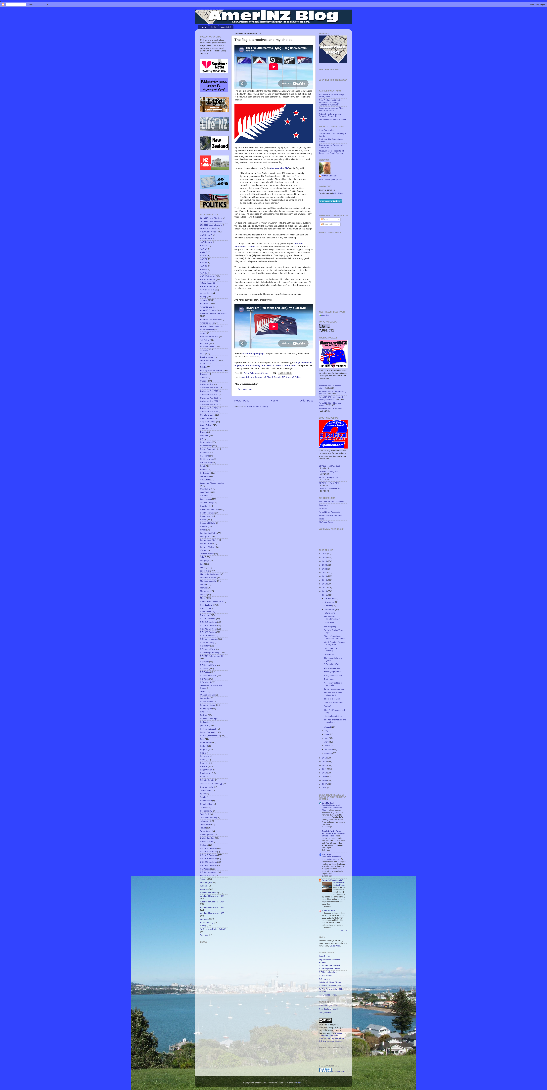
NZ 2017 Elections (208, 625)
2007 (324, 784)
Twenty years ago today (334, 689)
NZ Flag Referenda (272, 377)
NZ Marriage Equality (209, 653)
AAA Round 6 (206, 239)
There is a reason (332, 699)
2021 (324, 573)
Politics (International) (210, 736)
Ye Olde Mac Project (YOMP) (213, 929)
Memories (204, 591)
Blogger (299, 1083)
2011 (324, 769)
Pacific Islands (206, 702)
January (328, 753)
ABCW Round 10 (207, 279)
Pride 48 (204, 746)
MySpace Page (326, 522)
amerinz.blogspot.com (210, 326)
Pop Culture (205, 743)
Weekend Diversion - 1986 (212, 913)
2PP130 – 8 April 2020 (329, 477)
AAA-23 (203, 266)
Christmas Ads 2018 (209, 388)
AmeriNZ (245, 377)
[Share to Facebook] (287, 373)
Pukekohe (204, 756)
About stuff (226, 27)
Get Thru (204, 496)
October (328, 606)
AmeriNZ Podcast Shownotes (213, 314)
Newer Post (241, 400)
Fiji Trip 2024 (206, 463)
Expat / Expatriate (208, 449)
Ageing (203, 297)
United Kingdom (207, 838)
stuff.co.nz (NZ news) (328, 1005)
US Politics (205, 869)
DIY (201, 439)
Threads (323, 509)
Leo (202, 564)
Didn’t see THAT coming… (331, 649)
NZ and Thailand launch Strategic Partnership (330, 115)
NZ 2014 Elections (208, 622)
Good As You (328, 911)
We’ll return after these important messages (331, 858)
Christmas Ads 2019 (209, 391)
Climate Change (207, 415)
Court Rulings (206, 425)
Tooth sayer (329, 679)
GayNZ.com (324, 956)
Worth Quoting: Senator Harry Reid (334, 643)
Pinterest (204, 712)
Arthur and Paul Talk (209, 336)
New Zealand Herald (328, 1009)
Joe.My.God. (328, 803)
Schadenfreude (207, 780)
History (203, 520)
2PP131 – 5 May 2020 (329, 472)
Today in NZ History (328, 995)
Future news (329, 613)
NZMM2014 (205, 682)
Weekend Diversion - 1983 (212, 896)
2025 (324, 558)
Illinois (203, 530)
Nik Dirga (326, 854)
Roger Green (206, 770)
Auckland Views (207, 347)
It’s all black (329, 623)
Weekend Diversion (209, 893)
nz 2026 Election (207, 636)
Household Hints (207, 523)
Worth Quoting (206, 922)
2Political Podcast (208, 228)
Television (204, 821)
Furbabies (204, 473)
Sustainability (206, 811)
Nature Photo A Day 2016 (211, 601)
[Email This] (279, 373)
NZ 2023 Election (208, 632)
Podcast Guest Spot (209, 719)
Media (203, 584)
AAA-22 (203, 263)
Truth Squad (205, 831)
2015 (324, 595)
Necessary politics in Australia (333, 684)
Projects (203, 749)
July (326, 731)
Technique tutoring (208, 818)
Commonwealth (207, 418)
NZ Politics (296, 377)
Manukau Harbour (208, 577)
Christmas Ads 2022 (209, 401)
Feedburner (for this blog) (330, 515)
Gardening (205, 476)
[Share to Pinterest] (290, 373)
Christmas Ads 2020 (209, 395)
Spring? (327, 706)
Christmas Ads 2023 (209, 405)
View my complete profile (330, 179)
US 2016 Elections (208, 855)
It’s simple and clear (333, 716)
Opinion (203, 691)
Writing (203, 926)
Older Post (306, 400)
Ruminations (205, 773)
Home (203, 27)
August (327, 727)
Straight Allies (206, 804)
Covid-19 (204, 429)
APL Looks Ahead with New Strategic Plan (333, 834)
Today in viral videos (333, 675)
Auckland (204, 343)
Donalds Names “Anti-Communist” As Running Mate (332, 807)
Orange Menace (207, 695)
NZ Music (204, 662)
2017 (324, 587)
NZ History (205, 646)
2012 (324, 765)
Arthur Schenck (329, 176)
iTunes (203, 550)
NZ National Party (208, 665)
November (329, 602)
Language (204, 561)
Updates (204, 845)
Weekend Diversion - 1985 (212, 907)
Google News (325, 1012)
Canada (203, 374)
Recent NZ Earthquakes (330, 986)
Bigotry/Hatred (206, 357)
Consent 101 (329, 654)
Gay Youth (205, 492)
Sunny (203, 807)
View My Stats (338, 1071)
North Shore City (207, 612)
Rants (202, 760)
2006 (324, 788)
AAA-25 (203, 273)
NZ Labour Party (207, 649)
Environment (206, 446)
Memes (203, 588)
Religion (203, 766)
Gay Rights (205, 489)
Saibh (202, 777)
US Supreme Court (208, 872)
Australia (204, 350)
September (329, 610)
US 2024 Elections (208, 865)
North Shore (205, 608)
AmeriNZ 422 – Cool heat (330, 409)
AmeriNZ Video (207, 323)
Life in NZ (204, 571)
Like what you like (332, 668)
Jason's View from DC (332, 880)
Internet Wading (207, 547)
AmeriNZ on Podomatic (329, 512)
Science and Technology (211, 783)
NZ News (286, 377)
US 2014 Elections (208, 852)
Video (202, 879)
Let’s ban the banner (333, 702)
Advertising (205, 293)
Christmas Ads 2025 (209, 411)
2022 (324, 569)
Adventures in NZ (208, 290)
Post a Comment (245, 389)
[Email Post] (274, 373)
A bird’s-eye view (326, 130)
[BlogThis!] (282, 373)
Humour (203, 526)
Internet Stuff (206, 543)
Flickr (321, 519)
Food (202, 466)
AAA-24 (203, 269)
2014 (324, 758)
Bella (202, 353)
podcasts (204, 725)
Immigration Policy (208, 533)
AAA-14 (203, 245)
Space (203, 794)
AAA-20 (203, 256)
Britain (203, 367)
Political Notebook (208, 729)
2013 (324, 761)
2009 (324, 777)
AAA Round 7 (206, 242)
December (329, 598)
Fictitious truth (206, 459)
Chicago (204, 381)
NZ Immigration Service (329, 969)
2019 (324, 580)
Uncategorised (206, 835)
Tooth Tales (205, 824)
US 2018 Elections (208, 859)
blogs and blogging (208, 360)
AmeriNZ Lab (206, 307)
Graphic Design (207, 503)
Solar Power (205, 790)
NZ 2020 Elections (208, 629)
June (326, 734)
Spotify (203, 797)
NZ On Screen (325, 976)
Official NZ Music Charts (330, 982)
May (326, 738)
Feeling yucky (330, 626)
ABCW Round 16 (207, 286)
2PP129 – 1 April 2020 (329, 483)
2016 (324, 591)
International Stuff (208, 540)
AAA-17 (203, 249)
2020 (324, 576)
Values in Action (207, 876)
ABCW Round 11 (207, 283)
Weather (204, 889)
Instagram (204, 537)
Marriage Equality (208, 581)
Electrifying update (332, 672)
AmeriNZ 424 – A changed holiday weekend (331, 398)
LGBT (202, 567)
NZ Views (204, 679)
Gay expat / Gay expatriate (212, 483)
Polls (202, 739)
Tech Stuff (204, 814)
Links (213, 27)
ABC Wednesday (207, 276)
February (328, 749)
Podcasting (205, 722)
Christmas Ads (206, 384)
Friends (203, 469)
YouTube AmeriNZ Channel (331, 502)
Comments (328, 224)
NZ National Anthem (328, 972)
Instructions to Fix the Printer (339, 883)
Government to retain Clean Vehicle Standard (331, 109)
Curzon (203, 432)
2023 (324, 565)
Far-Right (204, 456)
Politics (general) (207, 732)
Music (202, 598)
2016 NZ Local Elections (211, 218)
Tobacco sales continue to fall (332, 120)
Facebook (204, 453)
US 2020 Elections (208, 862)
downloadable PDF (279, 168)
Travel (203, 828)
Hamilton (204, 506)
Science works (206, 787)
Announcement (207, 330)
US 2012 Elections (208, 848)
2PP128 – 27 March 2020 (330, 489)
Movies (203, 595)
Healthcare (205, 516)
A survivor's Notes (208, 232)
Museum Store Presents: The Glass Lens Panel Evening (332, 152)
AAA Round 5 (206, 235)
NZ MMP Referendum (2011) (213, 656)
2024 (324, 561)
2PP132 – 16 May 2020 (329, 466)
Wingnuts (204, 919)
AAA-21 (203, 259)
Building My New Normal (211, 371)
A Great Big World (332, 664)
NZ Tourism (324, 979)
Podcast (203, 715)
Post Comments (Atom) (257, 406)
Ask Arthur (204, 340)
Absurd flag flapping (253, 353)
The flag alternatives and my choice (335, 721)
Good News (205, 499)
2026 (324, 554)
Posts (325, 219)
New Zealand (257, 377)
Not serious (205, 615)
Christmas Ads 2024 (209, 408)
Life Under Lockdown (209, 574)
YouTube (204, 935)
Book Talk (204, 364)
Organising (205, 698)
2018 (324, 584)
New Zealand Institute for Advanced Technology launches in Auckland (330, 102)
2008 (324, 780)
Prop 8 (203, 753)
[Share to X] (285, 373)
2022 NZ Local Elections (211, 225)
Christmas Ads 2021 (209, 398)
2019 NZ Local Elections (211, 222)
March (327, 746)
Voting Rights (206, 882)
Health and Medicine (209, 509)
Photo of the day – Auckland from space (334, 637)
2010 (324, 773)
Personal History (207, 705)
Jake (202, 557)
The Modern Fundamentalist (332, 618)
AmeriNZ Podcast (208, 310)
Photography (206, 708)
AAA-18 (203, 252)
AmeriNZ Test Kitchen (210, 319)
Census (203, 377)
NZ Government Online (329, 965)
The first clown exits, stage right (333, 694)
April (326, 742)
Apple (202, 333)
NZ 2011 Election (208, 619)
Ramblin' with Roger (332, 831)
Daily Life (204, 435)
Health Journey (207, 513)
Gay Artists (205, 480)
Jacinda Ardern (207, 554)
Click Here (338, 193)
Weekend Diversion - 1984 (212, 902)
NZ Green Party (207, 642)
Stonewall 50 (206, 801)
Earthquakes (206, 442)
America (204, 300)
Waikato (203, 886)
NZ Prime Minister (208, 675)
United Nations (206, 841)
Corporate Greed (208, 422)
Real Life (204, 763)
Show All (344, 931)
